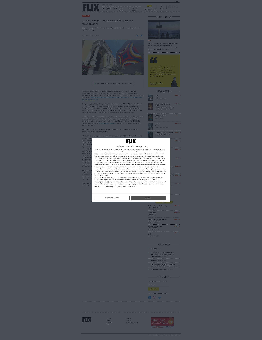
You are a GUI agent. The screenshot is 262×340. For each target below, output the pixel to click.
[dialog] (131, 170)
